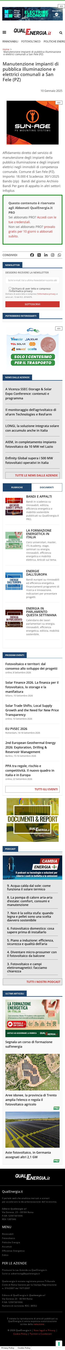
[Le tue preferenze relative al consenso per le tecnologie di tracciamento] (59, 1344)
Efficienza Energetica (13, 1250)
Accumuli (7, 1246)
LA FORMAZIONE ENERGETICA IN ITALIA (38, 534)
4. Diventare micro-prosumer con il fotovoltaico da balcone (32, 954)
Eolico (5, 1254)
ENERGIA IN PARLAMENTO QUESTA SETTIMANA (41, 612)
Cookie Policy (20, 1333)
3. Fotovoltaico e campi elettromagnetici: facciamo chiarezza (27, 967)
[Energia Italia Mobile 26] (33, 348)
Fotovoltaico (31, 41)
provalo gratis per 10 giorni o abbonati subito (31, 231)
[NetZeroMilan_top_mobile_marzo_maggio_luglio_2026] (32, 13)
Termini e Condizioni (41, 1333)
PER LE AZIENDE (14, 1263)
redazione (38, 1324)
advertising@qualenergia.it (25, 1273)
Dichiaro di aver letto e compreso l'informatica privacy (29, 289)
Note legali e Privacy (44, 1330)
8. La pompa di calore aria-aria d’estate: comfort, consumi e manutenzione (29, 901)
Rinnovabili (10, 41)
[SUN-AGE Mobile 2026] (33, 122)
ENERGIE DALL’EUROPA (36, 572)
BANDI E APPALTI (39, 496)
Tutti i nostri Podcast (43, 982)
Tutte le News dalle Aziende (36, 475)
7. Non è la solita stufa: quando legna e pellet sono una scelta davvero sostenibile (30, 916)
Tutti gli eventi (46, 789)
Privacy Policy (7, 1348)
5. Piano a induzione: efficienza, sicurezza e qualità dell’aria (30, 942)
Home (6, 49)
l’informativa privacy (46, 294)
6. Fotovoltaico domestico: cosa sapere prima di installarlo (30, 930)
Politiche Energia (11, 1242)
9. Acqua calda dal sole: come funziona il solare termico (29, 887)
